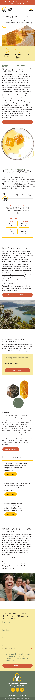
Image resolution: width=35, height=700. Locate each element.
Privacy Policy (10, 660)
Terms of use (22, 695)
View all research (10, 449)
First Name (6, 622)
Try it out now (20, 3)
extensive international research (13, 275)
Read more (10, 474)
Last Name (6, 630)
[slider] (5, 199)
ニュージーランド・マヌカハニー (17, 295)
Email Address (7, 638)
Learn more (17, 122)
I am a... (4, 646)
